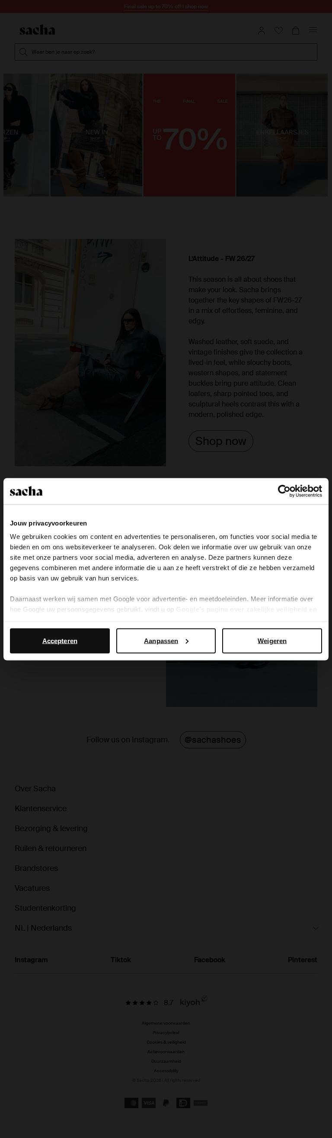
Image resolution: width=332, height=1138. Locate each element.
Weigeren (272, 640)
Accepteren (59, 640)
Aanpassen (161, 640)
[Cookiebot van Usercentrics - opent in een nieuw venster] (284, 490)
